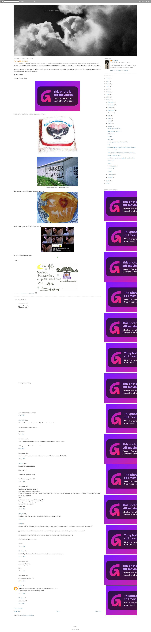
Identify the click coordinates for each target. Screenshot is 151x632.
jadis (19, 586)
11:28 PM (21, 481)
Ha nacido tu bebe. (113, 150)
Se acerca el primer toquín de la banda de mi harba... (122, 147)
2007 (108, 97)
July (109, 115)
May (109, 121)
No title (110, 136)
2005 (108, 181)
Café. (109, 145)
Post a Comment (18, 608)
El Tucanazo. (111, 134)
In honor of (111, 169)
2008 (108, 94)
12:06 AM (21, 546)
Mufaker (24, 293)
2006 (108, 100)
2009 (108, 92)
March (110, 126)
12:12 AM (21, 593)
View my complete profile (119, 70)
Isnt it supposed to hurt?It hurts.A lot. (118, 142)
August (110, 113)
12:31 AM (21, 556)
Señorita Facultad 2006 (114, 155)
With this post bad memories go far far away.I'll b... (121, 153)
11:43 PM (21, 509)
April (109, 123)
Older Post (98, 611)
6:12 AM (21, 434)
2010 (108, 89)
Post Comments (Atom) (27, 615)
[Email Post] (35, 293)
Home (57, 611)
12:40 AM (21, 571)
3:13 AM (21, 603)
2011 (108, 86)
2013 (108, 81)
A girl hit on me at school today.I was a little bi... (121, 158)
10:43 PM (21, 581)
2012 (108, 84)
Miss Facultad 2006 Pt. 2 (114, 131)
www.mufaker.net (112, 166)
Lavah (20, 524)
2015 (108, 78)
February (110, 175)
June (109, 118)
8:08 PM (21, 415)
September (111, 110)
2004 (108, 183)
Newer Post (17, 611)
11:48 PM (21, 519)
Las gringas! (111, 139)
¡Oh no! (110, 171)
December (111, 102)
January (110, 177)
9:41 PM (21, 448)
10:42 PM (21, 459)
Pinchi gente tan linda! (114, 128)
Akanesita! (21, 420)
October (110, 107)
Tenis (109, 163)
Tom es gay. (111, 161)
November (111, 105)
